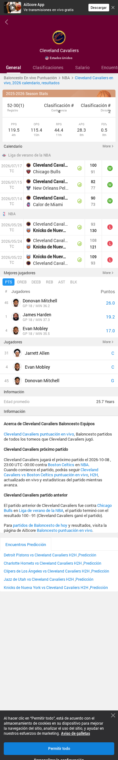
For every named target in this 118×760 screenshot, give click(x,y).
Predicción (87, 554)
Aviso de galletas (75, 733)
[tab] (13, 67)
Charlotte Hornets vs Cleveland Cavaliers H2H (43, 563)
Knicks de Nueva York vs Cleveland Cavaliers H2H (46, 587)
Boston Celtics (61, 464)
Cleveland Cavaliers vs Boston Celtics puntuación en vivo (51, 472)
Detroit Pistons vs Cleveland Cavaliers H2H (40, 554)
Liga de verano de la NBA (29, 155)
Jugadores (13, 341)
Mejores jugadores (19, 272)
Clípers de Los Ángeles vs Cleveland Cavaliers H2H (47, 570)
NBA (12, 214)
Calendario (13, 146)
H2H (94, 474)
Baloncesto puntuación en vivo (64, 530)
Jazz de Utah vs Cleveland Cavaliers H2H (39, 579)
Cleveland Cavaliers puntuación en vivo (39, 433)
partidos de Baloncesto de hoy (40, 525)
